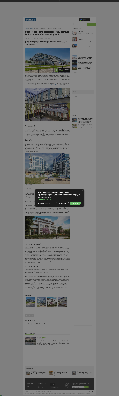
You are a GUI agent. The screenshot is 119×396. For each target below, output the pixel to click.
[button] (59, 199)
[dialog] (59, 198)
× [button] (82, 190)
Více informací (48, 197)
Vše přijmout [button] (75, 203)
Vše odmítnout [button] (62, 203)
